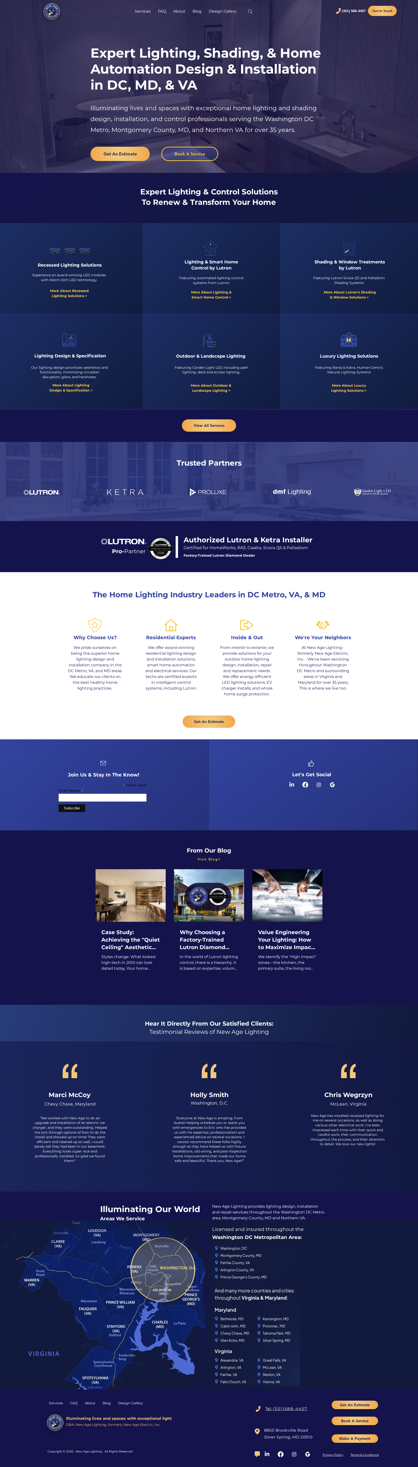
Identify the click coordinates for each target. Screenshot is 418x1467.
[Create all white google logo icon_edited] (308, 1454)
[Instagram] (294, 1454)
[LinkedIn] (267, 1454)
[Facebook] (281, 1454)
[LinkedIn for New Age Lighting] (292, 785)
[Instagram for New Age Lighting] (319, 785)
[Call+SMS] (258, 1409)
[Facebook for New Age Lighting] (305, 785)
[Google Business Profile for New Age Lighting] (332, 785)
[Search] (250, 11)
